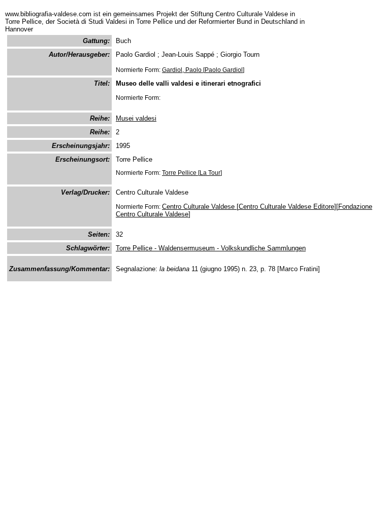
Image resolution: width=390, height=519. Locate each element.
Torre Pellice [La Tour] (192, 172)
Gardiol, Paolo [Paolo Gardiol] (203, 69)
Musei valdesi (136, 118)
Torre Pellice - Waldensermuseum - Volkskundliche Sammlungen (211, 248)
